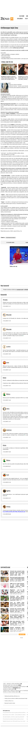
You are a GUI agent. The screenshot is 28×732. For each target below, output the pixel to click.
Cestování (21, 16)
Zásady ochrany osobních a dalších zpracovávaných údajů (16, 698)
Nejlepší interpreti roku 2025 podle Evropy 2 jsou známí (14, 721)
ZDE (21, 684)
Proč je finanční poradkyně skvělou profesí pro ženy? (13, 719)
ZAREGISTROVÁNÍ (20, 289)
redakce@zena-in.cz (16, 688)
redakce (19, 685)
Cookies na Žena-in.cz (9, 700)
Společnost (20, 18)
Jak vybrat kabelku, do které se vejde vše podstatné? (13, 717)
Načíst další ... (22, 634)
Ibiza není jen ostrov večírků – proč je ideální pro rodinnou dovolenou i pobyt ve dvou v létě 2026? (14, 714)
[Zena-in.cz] (8, 18)
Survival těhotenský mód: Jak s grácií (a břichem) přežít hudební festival (14, 712)
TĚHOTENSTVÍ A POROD (10, 237)
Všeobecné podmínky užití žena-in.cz (12, 696)
